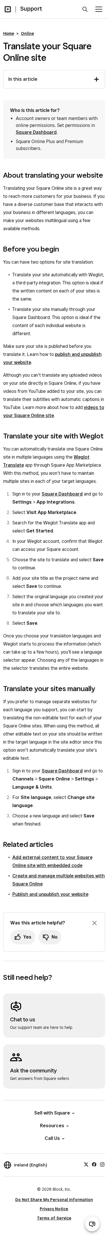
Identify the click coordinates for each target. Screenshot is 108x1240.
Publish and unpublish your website (50, 894)
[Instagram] (102, 1164)
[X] (86, 1164)
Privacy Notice (54, 1209)
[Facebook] (94, 1164)
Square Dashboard (36, 132)
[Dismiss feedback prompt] (94, 923)
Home (8, 33)
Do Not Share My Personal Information (54, 1199)
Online (27, 33)
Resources (52, 1125)
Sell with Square (52, 1113)
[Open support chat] (92, 1224)
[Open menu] (99, 9)
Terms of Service (54, 1218)
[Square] (8, 9)
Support (31, 8)
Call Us (52, 1138)
